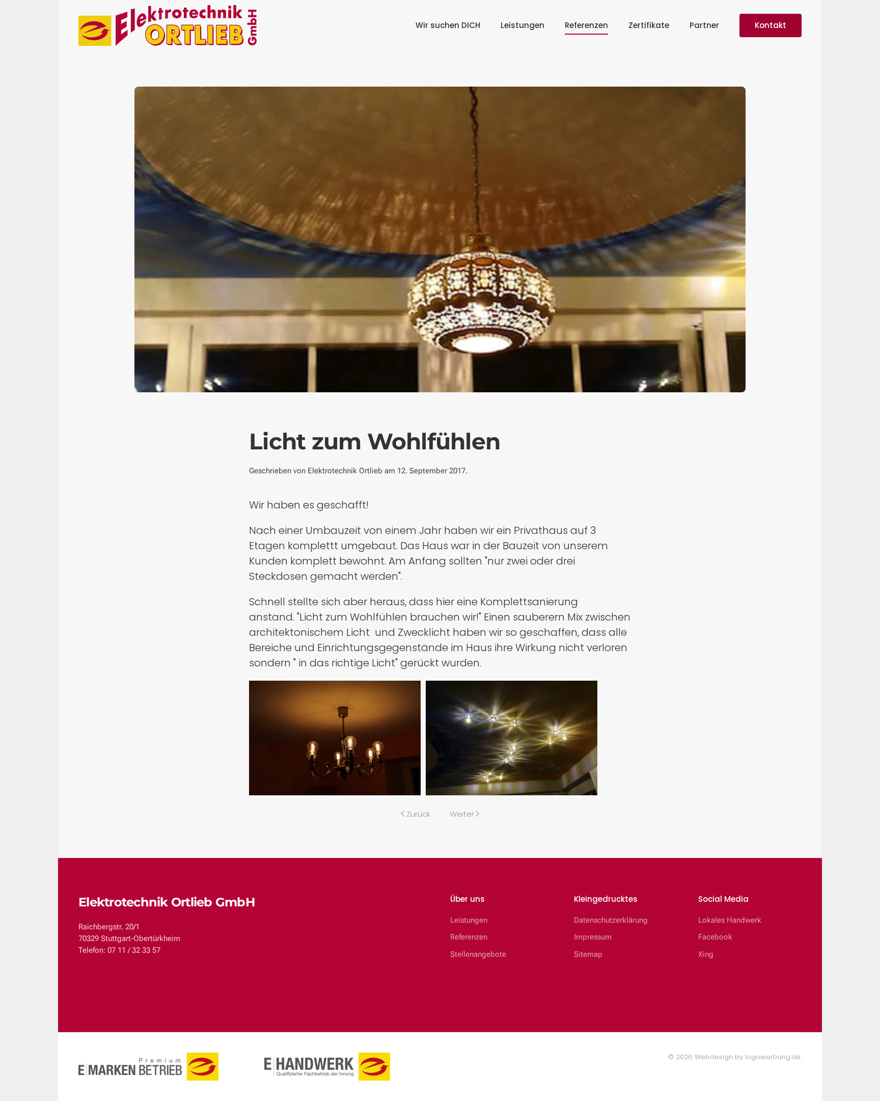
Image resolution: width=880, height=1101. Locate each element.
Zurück (418, 814)
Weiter (462, 814)
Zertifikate (648, 25)
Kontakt (770, 25)
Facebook (715, 937)
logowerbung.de (773, 1057)
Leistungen (522, 25)
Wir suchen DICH (448, 25)
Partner (704, 25)
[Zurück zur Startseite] (167, 25)
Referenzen (586, 25)
